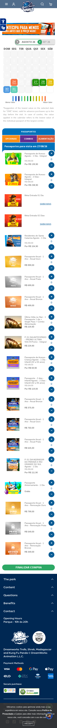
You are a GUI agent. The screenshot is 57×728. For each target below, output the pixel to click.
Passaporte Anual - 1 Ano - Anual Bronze (34, 298)
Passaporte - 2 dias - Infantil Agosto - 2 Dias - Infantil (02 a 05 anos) (36, 380)
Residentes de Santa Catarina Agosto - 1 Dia (35, 236)
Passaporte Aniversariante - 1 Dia (35, 484)
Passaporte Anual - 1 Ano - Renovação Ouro (35, 504)
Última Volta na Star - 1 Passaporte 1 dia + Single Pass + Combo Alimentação (35, 320)
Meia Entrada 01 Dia (34, 195)
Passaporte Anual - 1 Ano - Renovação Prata (35, 524)
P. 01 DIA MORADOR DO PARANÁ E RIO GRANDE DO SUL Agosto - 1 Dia (34, 463)
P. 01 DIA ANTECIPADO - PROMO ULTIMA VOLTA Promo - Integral (35, 339)
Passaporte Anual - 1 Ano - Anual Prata (34, 278)
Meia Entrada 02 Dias (35, 215)
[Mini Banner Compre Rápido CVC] (28, 28)
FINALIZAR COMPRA (28, 567)
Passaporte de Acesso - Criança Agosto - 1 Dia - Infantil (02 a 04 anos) (36, 359)
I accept (28, 723)
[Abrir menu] (6, 4)
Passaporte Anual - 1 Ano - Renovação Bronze (34, 545)
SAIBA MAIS (45, 204)
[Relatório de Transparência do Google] (10, 691)
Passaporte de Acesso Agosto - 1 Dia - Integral (36, 154)
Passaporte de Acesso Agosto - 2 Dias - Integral (35, 176)
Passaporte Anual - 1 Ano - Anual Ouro (34, 257)
